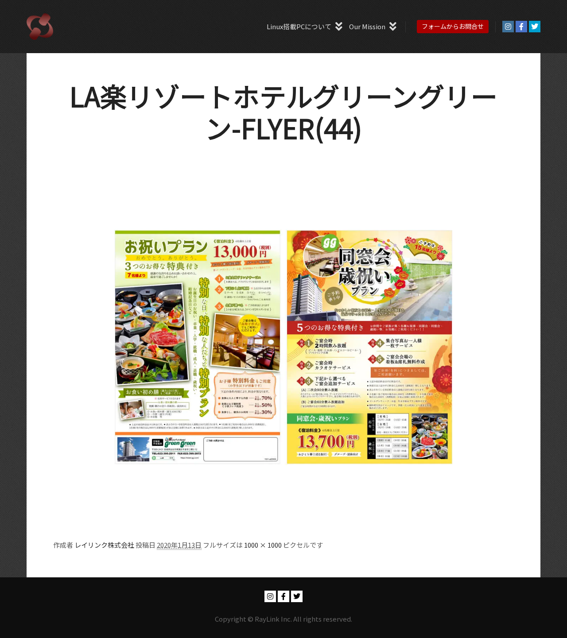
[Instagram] (508, 26)
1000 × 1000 (263, 544)
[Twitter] (534, 26)
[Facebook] (521, 26)
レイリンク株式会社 (104, 544)
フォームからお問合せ (453, 26)
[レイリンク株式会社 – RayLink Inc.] (40, 26)
